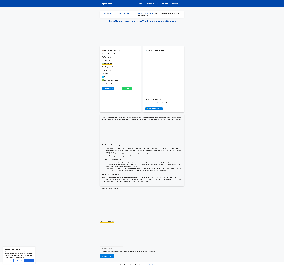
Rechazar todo (19, 260)
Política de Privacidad (163, 264)
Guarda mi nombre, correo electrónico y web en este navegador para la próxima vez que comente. (128, 251)
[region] (19, 255)
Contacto (175, 3)
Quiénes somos (163, 3)
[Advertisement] (142, 33)
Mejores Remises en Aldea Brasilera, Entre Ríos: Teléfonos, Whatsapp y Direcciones (131, 13)
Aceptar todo (29, 260)
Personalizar (9, 260)
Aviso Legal (144, 264)
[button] (181, 3)
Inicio (140, 3)
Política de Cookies (152, 264)
